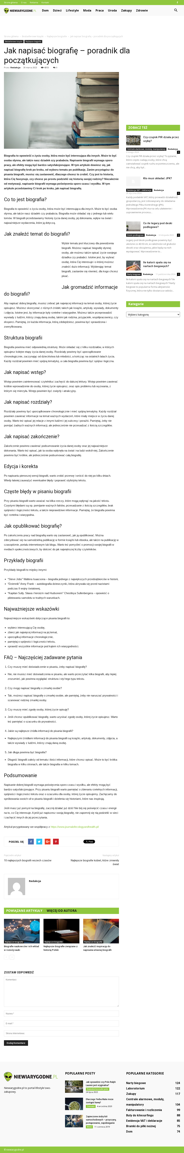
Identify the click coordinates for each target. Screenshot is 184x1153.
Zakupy (126, 10)
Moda (87, 10)
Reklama (34, 2)
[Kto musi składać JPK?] (133, 181)
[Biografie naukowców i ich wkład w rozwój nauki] (22, 931)
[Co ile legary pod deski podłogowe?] (133, 226)
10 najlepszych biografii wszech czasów (27, 860)
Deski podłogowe (135, 235)
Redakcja (15, 67)
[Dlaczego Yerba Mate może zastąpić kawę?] (74, 1104)
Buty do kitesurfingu (139, 1115)
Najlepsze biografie (33, 41)
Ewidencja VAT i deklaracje (139, 190)
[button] (175, 10)
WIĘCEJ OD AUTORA (62, 911)
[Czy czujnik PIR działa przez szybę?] (133, 140)
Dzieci (57, 10)
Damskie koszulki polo (97, 1089)
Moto (89, 1127)
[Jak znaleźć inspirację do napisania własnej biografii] (101, 931)
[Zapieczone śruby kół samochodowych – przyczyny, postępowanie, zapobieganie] (74, 1121)
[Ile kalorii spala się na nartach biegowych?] (133, 265)
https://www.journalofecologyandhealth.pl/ (75, 826)
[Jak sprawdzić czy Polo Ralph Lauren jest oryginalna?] (74, 1086)
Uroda (112, 10)
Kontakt (45, 2)
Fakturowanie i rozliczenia (144, 1110)
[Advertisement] (92, 25)
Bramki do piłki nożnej (141, 1126)
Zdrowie (142, 10)
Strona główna (11, 2)
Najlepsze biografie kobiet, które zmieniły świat (95, 862)
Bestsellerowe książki (13, 41)
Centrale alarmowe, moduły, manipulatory (146, 149)
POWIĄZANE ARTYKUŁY (24, 911)
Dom (45, 10)
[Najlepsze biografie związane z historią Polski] (61, 931)
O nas (23, 2)
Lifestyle (72, 10)
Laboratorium (135, 1088)
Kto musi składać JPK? (157, 178)
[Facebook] (177, 2)
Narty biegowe (134, 274)
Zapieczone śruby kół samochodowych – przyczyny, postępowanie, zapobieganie (101, 1119)
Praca (100, 10)
